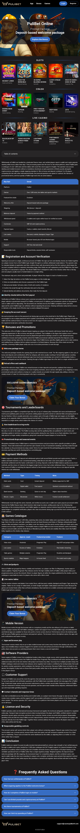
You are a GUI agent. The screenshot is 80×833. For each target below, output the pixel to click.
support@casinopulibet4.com (67, 824)
